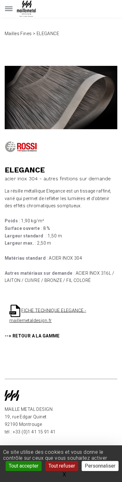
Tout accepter (23, 466)
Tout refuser (61, 466)
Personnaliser (100, 466)
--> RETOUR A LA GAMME (32, 335)
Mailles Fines (18, 33)
